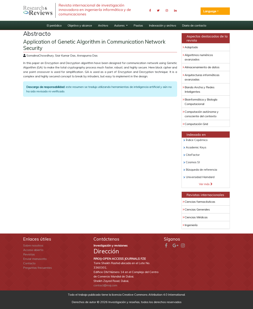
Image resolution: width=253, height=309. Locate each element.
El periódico (54, 25)
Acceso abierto (33, 250)
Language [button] (209, 11)
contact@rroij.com (105, 285)
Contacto (29, 263)
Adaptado (191, 47)
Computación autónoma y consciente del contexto (202, 114)
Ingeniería (191, 225)
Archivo (103, 25)
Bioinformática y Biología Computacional (201, 102)
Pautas (138, 25)
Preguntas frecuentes (37, 267)
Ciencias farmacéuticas (200, 201)
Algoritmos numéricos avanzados (199, 57)
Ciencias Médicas (196, 217)
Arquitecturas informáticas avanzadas (202, 77)
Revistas (29, 254)
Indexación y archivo (162, 25)
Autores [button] (119, 25)
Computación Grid (196, 124)
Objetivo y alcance (80, 25)
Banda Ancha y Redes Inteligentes (199, 89)
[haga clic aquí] (37, 10)
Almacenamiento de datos (202, 67)
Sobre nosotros (33, 245)
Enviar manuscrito (35, 259)
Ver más (204, 184)
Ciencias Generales (197, 209)
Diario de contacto (194, 25)
